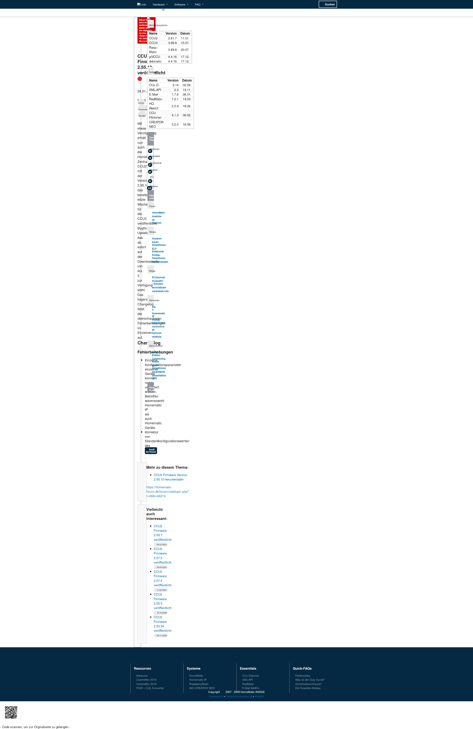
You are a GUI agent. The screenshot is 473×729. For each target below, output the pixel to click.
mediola (156, 216)
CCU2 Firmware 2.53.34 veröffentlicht (162, 624)
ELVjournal (151, 163)
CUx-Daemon (250, 675)
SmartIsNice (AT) (159, 377)
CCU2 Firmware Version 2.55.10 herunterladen (170, 476)
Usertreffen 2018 (145, 684)
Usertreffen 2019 (145, 679)
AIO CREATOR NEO (201, 688)
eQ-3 (151, 178)
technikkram (159, 287)
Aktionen (151, 149)
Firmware (143, 109)
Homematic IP (158, 315)
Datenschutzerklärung (239, 696)
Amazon (157, 238)
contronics (158, 326)
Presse (151, 187)
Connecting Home (158, 360)
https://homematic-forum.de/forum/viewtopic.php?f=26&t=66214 (167, 491)
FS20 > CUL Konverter (149, 688)
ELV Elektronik (158, 250)
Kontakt (259, 696)
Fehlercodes (302, 675)
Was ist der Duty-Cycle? (310, 679)
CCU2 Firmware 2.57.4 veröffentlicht (162, 578)
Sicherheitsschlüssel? (308, 684)
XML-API (247, 679)
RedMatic (247, 684)
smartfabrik (158, 371)
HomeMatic (158, 212)
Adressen (141, 675)
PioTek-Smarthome (158, 256)
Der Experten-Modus (308, 688)
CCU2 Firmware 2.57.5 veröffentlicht (162, 555)
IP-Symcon (156, 221)
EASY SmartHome (159, 243)
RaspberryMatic (198, 684)
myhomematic (160, 261)
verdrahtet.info (160, 291)
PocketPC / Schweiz (157, 282)
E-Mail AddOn (250, 688)
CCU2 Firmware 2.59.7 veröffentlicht (162, 533)
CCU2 (141, 103)
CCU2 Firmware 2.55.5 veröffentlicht (162, 601)
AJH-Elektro (156, 353)
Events (151, 170)
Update (142, 115)
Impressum (216, 696)
